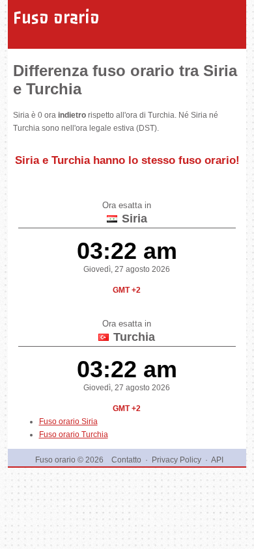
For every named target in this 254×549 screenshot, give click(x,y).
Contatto (126, 459)
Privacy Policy (176, 459)
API (217, 459)
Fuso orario (56, 17)
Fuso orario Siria (68, 421)
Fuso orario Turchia (73, 434)
